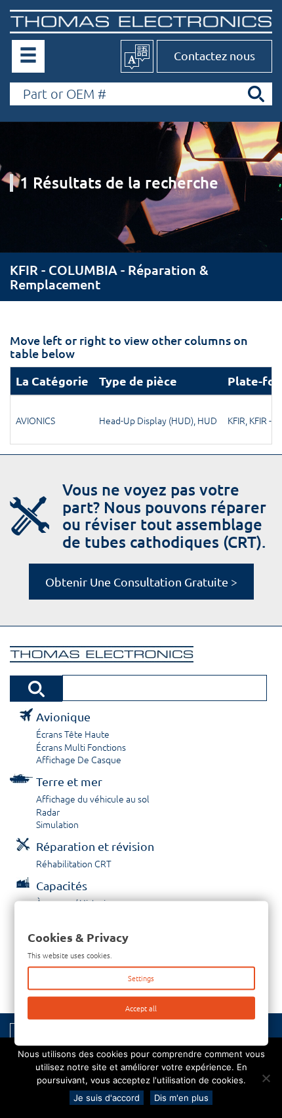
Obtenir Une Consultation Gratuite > (141, 581)
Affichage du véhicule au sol (93, 798)
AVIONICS (35, 420)
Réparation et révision (95, 846)
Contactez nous (214, 55)
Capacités (61, 885)
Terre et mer (69, 781)
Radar (48, 811)
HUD (207, 420)
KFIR (236, 420)
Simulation (57, 824)
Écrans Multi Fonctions (81, 746)
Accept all (141, 1007)
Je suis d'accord (106, 1097)
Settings (141, 978)
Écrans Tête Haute (73, 733)
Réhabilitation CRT (73, 863)
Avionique (63, 716)
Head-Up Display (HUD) (146, 420)
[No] (265, 1078)
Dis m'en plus (181, 1097)
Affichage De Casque (78, 759)
